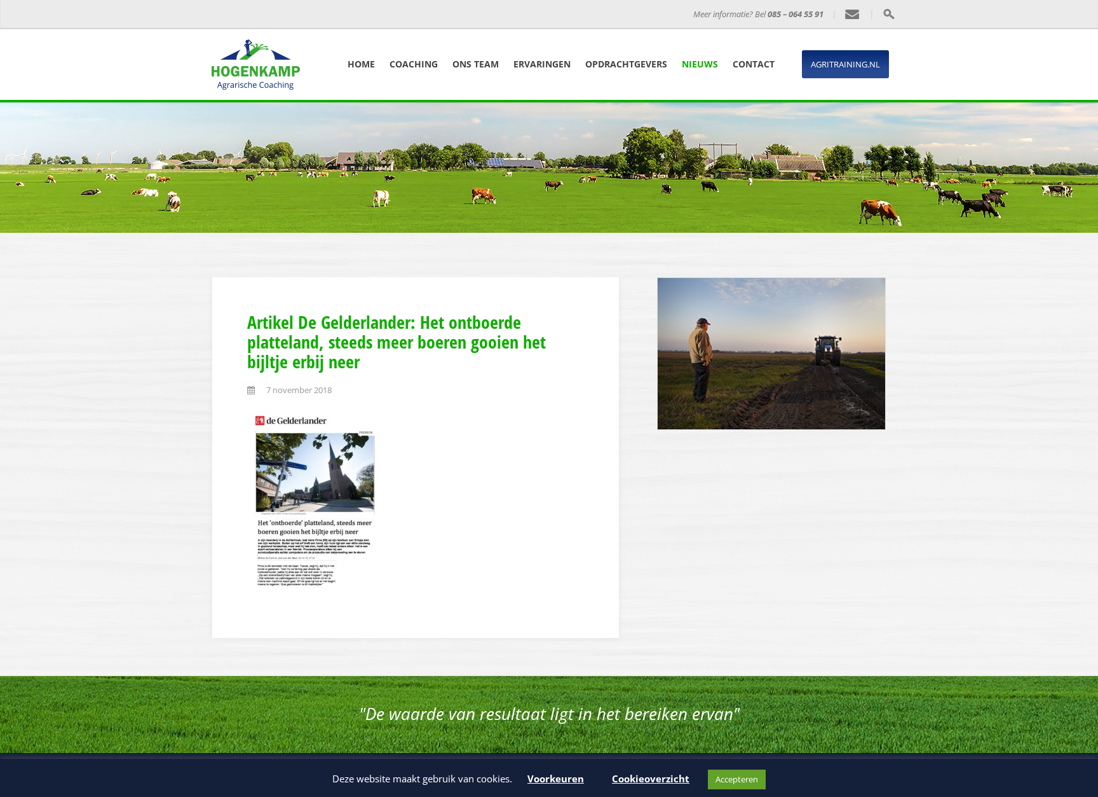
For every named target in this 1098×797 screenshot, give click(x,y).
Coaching (414, 64)
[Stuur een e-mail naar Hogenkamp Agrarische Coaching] (852, 14)
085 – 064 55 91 (796, 14)
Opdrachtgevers (626, 64)
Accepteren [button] (736, 779)
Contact (754, 64)
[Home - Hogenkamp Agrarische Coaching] (285, 14)
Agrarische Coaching (393, 14)
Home (361, 64)
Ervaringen (542, 64)
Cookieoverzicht (650, 778)
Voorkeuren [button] (555, 778)
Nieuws (700, 64)
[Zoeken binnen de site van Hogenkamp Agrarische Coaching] (888, 14)
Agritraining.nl (845, 64)
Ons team (475, 64)
